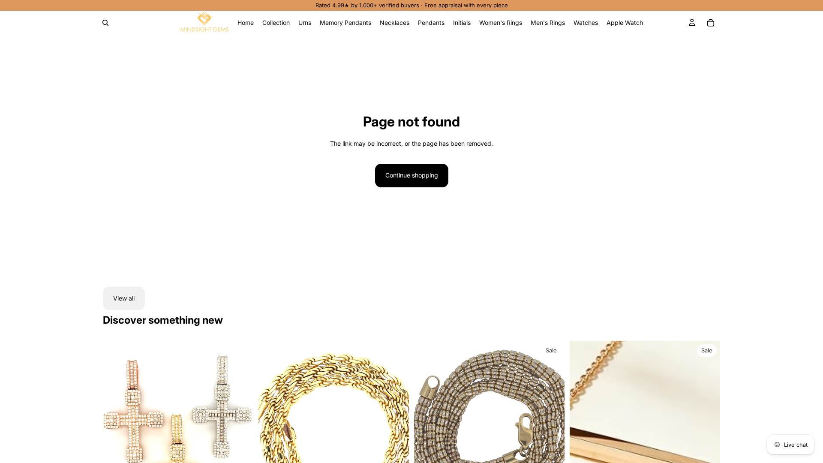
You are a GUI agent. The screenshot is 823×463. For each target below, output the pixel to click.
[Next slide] (240, 435)
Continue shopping (411, 175)
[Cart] (710, 22)
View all (124, 298)
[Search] (105, 22)
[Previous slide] (116, 435)
